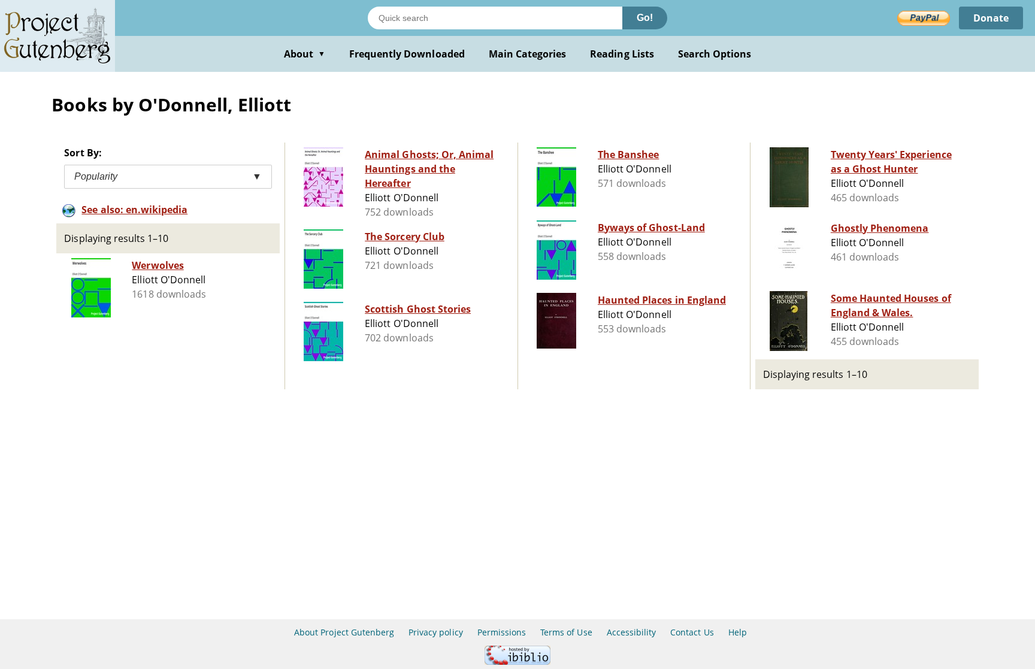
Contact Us (691, 632)
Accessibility (631, 632)
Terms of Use (566, 632)
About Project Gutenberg (344, 632)
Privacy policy (435, 632)
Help (737, 632)
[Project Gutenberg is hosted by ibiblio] (517, 661)
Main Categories (528, 53)
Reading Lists (622, 53)
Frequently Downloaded (407, 53)
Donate (991, 18)
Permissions (501, 632)
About (304, 53)
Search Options (715, 53)
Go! (645, 18)
